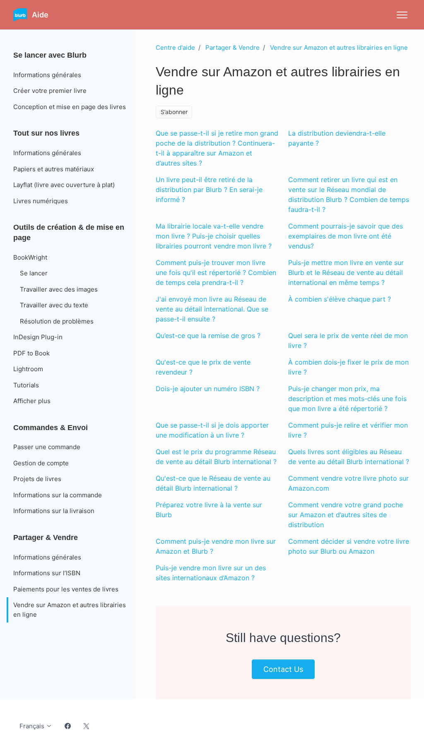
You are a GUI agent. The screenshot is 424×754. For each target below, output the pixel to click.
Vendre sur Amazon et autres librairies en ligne (339, 47)
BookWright (30, 257)
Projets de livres (37, 479)
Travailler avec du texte (54, 305)
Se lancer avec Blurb (50, 55)
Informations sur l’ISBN (46, 573)
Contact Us (283, 669)
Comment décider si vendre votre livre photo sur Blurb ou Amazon (348, 546)
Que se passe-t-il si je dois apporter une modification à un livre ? (212, 430)
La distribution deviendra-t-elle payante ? (336, 138)
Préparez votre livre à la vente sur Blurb (209, 510)
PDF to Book (31, 353)
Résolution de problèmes (57, 321)
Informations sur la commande (57, 495)
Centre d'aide (175, 47)
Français (32, 726)
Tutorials (26, 385)
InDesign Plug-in (38, 337)
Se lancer (34, 273)
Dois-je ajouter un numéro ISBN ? (208, 388)
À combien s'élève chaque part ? (339, 299)
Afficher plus (32, 401)
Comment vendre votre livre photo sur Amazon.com (348, 483)
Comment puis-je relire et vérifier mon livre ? (348, 430)
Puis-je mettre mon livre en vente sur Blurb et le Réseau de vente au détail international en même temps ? (346, 272)
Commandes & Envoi (50, 427)
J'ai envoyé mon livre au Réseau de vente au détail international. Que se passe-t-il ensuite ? (212, 309)
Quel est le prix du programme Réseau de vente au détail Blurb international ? (216, 457)
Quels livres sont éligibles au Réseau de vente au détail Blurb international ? (348, 457)
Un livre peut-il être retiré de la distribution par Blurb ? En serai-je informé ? (209, 189)
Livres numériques (40, 201)
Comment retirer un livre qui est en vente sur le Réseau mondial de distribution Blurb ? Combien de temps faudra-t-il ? (348, 194)
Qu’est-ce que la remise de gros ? (208, 335)
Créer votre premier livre (50, 91)
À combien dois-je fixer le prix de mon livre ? (348, 367)
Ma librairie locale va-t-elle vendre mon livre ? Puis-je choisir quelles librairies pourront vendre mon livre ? (214, 236)
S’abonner (174, 111)
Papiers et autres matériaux (53, 169)
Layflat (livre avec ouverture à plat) (64, 185)
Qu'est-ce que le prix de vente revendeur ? (203, 367)
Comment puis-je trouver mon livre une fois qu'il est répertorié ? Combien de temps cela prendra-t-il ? (216, 272)
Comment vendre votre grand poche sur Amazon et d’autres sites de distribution (345, 515)
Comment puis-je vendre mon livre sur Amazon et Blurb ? (216, 546)
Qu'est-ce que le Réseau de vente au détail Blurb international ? (213, 483)
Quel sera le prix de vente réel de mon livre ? (348, 340)
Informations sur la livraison (53, 511)
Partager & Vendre (232, 47)
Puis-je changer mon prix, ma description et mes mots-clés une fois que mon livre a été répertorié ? (347, 398)
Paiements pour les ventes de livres (65, 589)
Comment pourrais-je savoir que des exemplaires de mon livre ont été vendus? (345, 236)
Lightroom (28, 369)
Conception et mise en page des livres (69, 107)
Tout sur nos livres (46, 133)
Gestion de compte (41, 463)
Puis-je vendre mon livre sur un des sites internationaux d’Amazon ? (211, 573)
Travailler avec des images (59, 289)
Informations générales (47, 75)
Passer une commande (46, 447)
